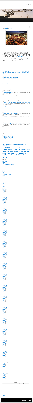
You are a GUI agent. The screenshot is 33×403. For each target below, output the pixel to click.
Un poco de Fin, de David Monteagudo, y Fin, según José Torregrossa (12, 123)
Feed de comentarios (5, 394)
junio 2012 (3, 345)
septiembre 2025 (4, 199)
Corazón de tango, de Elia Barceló (8, 137)
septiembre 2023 (4, 221)
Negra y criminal (4, 176)
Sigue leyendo (4, 68)
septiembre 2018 (4, 276)
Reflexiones (4, 180)
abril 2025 (3, 204)
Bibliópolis (4, 146)
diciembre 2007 (4, 359)
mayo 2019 (3, 269)
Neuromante (3, 153)
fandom (18, 147)
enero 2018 (3, 283)
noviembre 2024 (4, 208)
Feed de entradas (4, 393)
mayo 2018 (3, 280)
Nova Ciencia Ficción (9, 153)
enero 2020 (3, 261)
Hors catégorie (4, 170)
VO (2, 185)
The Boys (23, 72)
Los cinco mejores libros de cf (6, 174)
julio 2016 (3, 300)
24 (4, 387)
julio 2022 (3, 234)
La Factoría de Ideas (15, 151)
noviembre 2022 (4, 230)
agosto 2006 (4, 374)
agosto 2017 (4, 288)
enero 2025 (3, 206)
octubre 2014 (4, 319)
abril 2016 (3, 303)
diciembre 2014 (4, 317)
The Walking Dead (26, 72)
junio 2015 (3, 312)
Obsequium (5, 116)
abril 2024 (3, 215)
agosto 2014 (4, 321)
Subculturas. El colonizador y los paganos (9, 99)
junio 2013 (3, 334)
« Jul (7, 389)
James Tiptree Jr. (24, 149)
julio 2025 (3, 201)
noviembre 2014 (4, 318)
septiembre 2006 (4, 373)
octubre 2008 (4, 351)
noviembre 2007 (4, 360)
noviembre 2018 (4, 274)
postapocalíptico (24, 153)
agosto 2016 (4, 299)
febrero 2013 (4, 337)
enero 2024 (3, 217)
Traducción (3, 184)
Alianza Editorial (11, 144)
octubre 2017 (4, 286)
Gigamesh (4, 149)
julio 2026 (3, 190)
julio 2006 (3, 375)
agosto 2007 (4, 363)
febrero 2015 (4, 315)
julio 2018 (3, 278)
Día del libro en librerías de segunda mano (8, 164)
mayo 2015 (3, 313)
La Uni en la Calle (23, 71)
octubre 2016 (4, 297)
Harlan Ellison (9, 149)
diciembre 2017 (4, 284)
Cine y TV (3, 162)
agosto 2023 (4, 222)
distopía (28, 70)
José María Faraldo (4, 71)
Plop (9, 72)
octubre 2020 (4, 253)
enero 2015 (3, 316)
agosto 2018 (4, 277)
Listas (3, 173)
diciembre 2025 (4, 196)
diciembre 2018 (4, 273)
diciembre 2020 (4, 251)
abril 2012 (3, 347)
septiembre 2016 (4, 298)
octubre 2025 (4, 198)
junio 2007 (3, 365)
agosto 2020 (4, 255)
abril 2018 (3, 281)
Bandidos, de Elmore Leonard (14, 83)
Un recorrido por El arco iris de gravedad (12, 77)
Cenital (16, 70)
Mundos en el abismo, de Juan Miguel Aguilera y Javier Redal (11, 113)
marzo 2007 (4, 368)
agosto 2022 (4, 233)
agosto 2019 (4, 266)
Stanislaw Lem (10, 156)
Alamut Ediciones (5, 144)
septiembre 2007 (4, 362)
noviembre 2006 (4, 371)
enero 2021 (3, 250)
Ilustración (3, 171)
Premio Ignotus (9, 154)
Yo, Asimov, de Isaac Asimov (10, 81)
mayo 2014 (3, 324)
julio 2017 (3, 289)
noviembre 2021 (4, 241)
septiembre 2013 (4, 331)
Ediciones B (11, 147)
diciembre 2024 (4, 207)
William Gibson (4, 157)
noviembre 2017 (4, 285)
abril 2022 (3, 237)
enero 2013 (3, 338)
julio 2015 (3, 311)
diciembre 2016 (4, 295)
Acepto (29, 400)
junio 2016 (3, 301)
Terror (3, 183)
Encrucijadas (4, 165)
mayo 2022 (3, 236)
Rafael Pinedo (12, 72)
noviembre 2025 (4, 197)
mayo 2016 (3, 302)
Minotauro (27, 151)
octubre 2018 (4, 275)
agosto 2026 (4, 189)
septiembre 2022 (4, 232)
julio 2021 (3, 245)
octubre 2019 (4, 264)
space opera (4, 156)
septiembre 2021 (4, 243)
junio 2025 (3, 202)
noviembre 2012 (4, 340)
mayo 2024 (3, 214)
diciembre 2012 (4, 339)
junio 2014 (3, 323)
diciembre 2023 (4, 218)
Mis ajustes (24, 400)
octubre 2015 (4, 308)
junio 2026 (3, 191)
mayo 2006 (3, 377)
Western (3, 186)
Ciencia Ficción (4, 161)
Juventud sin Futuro (20, 56)
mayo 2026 (3, 192)
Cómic (3, 163)
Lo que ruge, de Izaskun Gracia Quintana (8, 89)
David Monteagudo (24, 70)
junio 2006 (3, 376)
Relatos (3, 181)
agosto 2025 (4, 200)
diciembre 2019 (4, 262)
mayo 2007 (3, 366)
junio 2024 (3, 213)
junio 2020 (3, 257)
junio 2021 (3, 246)
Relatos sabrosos (4, 182)
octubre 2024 (4, 209)
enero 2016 (3, 305)
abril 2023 (3, 226)
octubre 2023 (4, 220)
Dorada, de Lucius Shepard (7, 138)
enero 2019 (3, 272)
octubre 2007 (4, 361)
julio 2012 (3, 344)
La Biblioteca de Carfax (5, 151)
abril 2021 (3, 248)
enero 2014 (3, 327)
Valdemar (26, 156)
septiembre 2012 (4, 342)
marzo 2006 (4, 379)
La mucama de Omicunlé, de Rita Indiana (10, 82)
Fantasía (3, 166)
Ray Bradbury (13, 154)
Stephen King (15, 156)
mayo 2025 (3, 203)
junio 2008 (3, 354)
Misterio (3, 175)
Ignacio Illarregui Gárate (5, 83)
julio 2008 (3, 353)
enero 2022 (3, 239)
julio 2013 (3, 333)
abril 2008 (3, 356)
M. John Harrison (20, 151)
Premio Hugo (4, 154)
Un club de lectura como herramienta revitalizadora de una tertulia (12, 87)
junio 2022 (3, 235)
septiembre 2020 (4, 254)
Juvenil (3, 172)
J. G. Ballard (19, 149)
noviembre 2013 (4, 329)
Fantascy (20, 147)
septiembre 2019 (4, 265)
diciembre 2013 (4, 328)
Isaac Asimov (13, 149)
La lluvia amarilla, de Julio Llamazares (12, 79)
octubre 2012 (4, 341)
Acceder (3, 392)
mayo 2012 (3, 346)
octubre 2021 (4, 242)
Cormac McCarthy (19, 70)
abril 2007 (3, 367)
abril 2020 (3, 259)
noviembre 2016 (4, 296)
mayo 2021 (3, 247)
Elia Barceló (15, 147)
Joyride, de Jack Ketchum (6, 106)
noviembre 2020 (4, 252)
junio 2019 (3, 268)
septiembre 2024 (4, 210)
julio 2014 (3, 322)
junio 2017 (3, 290)
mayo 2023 (3, 225)
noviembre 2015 (4, 307)
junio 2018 (3, 279)
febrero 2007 (4, 369)
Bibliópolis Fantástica (12, 145)
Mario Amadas (4, 77)
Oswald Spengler (7, 72)
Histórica (3, 168)
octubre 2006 (4, 372)
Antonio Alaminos (13, 70)
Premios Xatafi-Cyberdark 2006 (6, 179)
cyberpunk (3, 147)
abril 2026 (3, 193)
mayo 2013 (3, 335)
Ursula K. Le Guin (21, 156)
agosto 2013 (4, 332)
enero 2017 (3, 294)
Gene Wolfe (26, 147)
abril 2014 (3, 325)
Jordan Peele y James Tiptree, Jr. (7, 95)
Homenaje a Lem (4, 169)
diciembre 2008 (4, 349)
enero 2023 (3, 228)
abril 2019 (3, 270)
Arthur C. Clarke (24, 144)
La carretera (19, 71)
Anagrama (16, 144)
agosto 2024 (4, 211)
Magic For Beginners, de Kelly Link (8, 136)
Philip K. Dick (17, 153)
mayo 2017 (3, 291)
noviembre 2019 (4, 263)
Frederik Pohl (23, 147)
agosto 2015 (4, 310)
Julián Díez (10, 28)
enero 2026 (3, 195)
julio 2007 (3, 364)
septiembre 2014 (4, 320)
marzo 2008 (4, 357)
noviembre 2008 (4, 350)
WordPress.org (4, 395)
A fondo (7, 70)
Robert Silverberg (19, 154)
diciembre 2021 (4, 240)
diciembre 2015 (4, 306)
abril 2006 (3, 378)
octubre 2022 (4, 231)
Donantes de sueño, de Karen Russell (8, 92)
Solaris (26, 154)
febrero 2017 (4, 293)
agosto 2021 (4, 244)
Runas (24, 154)
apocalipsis (20, 144)
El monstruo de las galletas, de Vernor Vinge (9, 139)
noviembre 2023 (4, 219)
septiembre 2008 (4, 352)
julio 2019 (3, 267)
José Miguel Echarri (9, 71)
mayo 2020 (3, 258)
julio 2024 (3, 212)
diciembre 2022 (4, 229)
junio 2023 (3, 224)
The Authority (19, 72)
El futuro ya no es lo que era (9, 27)
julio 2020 (3, 256)
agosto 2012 (4, 343)
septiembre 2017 (4, 287)
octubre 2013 (4, 330)
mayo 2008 (3, 355)
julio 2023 (3, 223)
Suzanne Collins (16, 72)
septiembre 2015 (4, 309)
